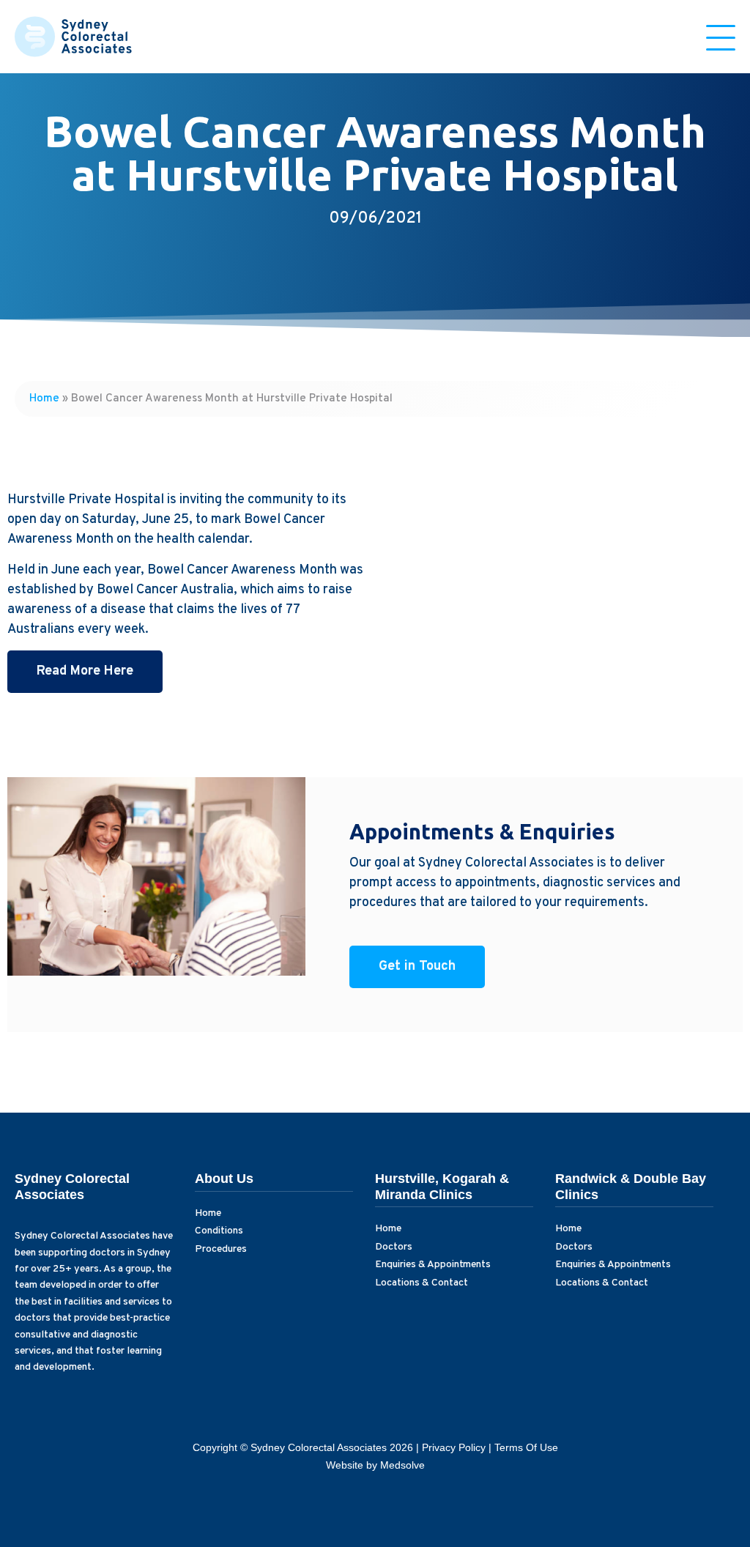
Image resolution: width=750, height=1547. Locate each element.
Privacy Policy (454, 1447)
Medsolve (402, 1465)
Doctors (393, 1247)
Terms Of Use (526, 1447)
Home (44, 398)
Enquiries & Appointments (433, 1264)
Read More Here (85, 671)
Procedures (221, 1249)
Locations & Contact (421, 1283)
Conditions (219, 1231)
